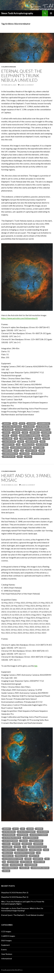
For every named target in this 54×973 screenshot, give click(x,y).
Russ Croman (42, 444)
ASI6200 (30, 829)
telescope (25, 868)
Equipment (5, 945)
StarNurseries (31, 865)
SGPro (28, 859)
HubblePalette (9, 850)
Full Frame (7, 438)
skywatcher (39, 862)
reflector (34, 856)
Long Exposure (9, 441)
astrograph (43, 832)
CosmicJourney (36, 841)
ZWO (20, 456)
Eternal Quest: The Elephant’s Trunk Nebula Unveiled (21, 76)
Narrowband (32, 441)
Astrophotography (24, 429)
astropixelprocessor (11, 838)
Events (4, 949)
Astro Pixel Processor (12, 426)
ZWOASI (28, 456)
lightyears (22, 850)
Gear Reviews (6, 954)
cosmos (6, 844)
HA (16, 438)
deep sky (16, 844)
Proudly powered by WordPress (12, 970)
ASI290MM (31, 423)
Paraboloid (8, 856)
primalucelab (28, 444)
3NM (15, 423)
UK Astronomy (38, 453)
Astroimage (29, 426)
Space (42, 450)
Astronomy (8, 429)
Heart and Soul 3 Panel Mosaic (26, 478)
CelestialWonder (10, 841)
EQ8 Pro (46, 435)
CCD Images (6, 931)
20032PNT (6, 423)
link (35, 666)
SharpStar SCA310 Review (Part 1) (14, 897)
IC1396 (38, 438)
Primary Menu (51, 13)
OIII (18, 444)
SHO (16, 450)
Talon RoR (25, 453)
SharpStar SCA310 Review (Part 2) (14, 892)
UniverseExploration (40, 868)
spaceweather (16, 865)
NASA (43, 441)
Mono (20, 441)
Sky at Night (13, 862)
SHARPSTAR (7, 450)
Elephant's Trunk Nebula (29, 435)
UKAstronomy (9, 456)
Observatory (8, 444)
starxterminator (10, 453)
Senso (5, 447)
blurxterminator (42, 429)
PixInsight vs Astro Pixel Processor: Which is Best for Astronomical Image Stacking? (22, 909)
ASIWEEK (39, 829)
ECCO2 (14, 435)
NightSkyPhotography (25, 853)
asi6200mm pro (43, 423)
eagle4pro (46, 432)
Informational (6, 958)
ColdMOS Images (8, 67)
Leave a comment (27, 85)
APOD (22, 423)
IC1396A (46, 438)
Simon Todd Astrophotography (17, 13)
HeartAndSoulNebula (37, 847)
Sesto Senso (39, 447)
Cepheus (6, 432)
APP (22, 829)
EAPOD (5, 435)
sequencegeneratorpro (12, 859)
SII (22, 450)
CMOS (25, 432)
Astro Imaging (9, 832)
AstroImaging (42, 426)
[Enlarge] (49, 246)
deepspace (38, 844)
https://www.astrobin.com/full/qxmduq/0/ (19, 318)
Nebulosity (7, 853)
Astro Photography (26, 832)
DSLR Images (6, 940)
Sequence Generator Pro (21, 447)
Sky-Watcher (31, 450)
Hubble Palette (26, 438)
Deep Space (35, 432)
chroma (16, 432)
